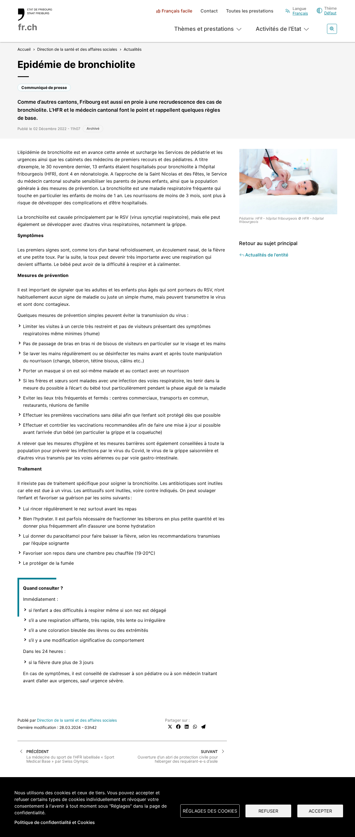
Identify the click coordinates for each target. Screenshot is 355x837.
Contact (209, 11)
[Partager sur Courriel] (203, 726)
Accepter (320, 811)
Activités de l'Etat (278, 29)
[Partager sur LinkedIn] (186, 726)
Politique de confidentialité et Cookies (54, 822)
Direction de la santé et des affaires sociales (77, 720)
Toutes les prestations (249, 11)
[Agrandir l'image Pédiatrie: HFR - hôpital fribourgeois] (288, 182)
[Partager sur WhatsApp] (195, 726)
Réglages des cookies (210, 811)
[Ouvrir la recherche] (332, 29)
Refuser (268, 811)
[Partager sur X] (170, 726)
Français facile (177, 11)
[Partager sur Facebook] (178, 726)
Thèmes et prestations (204, 29)
